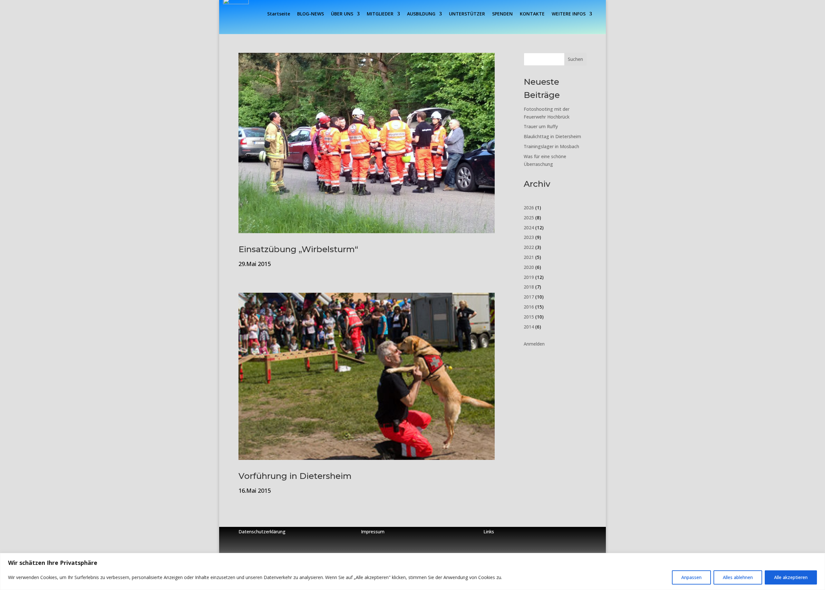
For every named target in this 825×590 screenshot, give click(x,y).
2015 (529, 317)
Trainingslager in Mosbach (551, 146)
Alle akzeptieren (791, 577)
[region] (412, 571)
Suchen (575, 59)
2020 (529, 267)
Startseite (278, 14)
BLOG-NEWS (310, 14)
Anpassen (691, 577)
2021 (529, 257)
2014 (529, 327)
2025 (529, 217)
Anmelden (534, 344)
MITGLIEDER (380, 14)
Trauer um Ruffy (541, 126)
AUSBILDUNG (421, 14)
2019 (529, 277)
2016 (529, 307)
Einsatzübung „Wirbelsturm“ (298, 249)
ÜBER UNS (342, 14)
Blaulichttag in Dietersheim (552, 136)
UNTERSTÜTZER (467, 14)
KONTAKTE (532, 14)
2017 (529, 297)
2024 (529, 227)
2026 (529, 208)
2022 (529, 247)
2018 (529, 287)
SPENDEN (502, 14)
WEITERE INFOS (569, 14)
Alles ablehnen (738, 577)
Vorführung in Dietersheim (295, 476)
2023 (529, 237)
